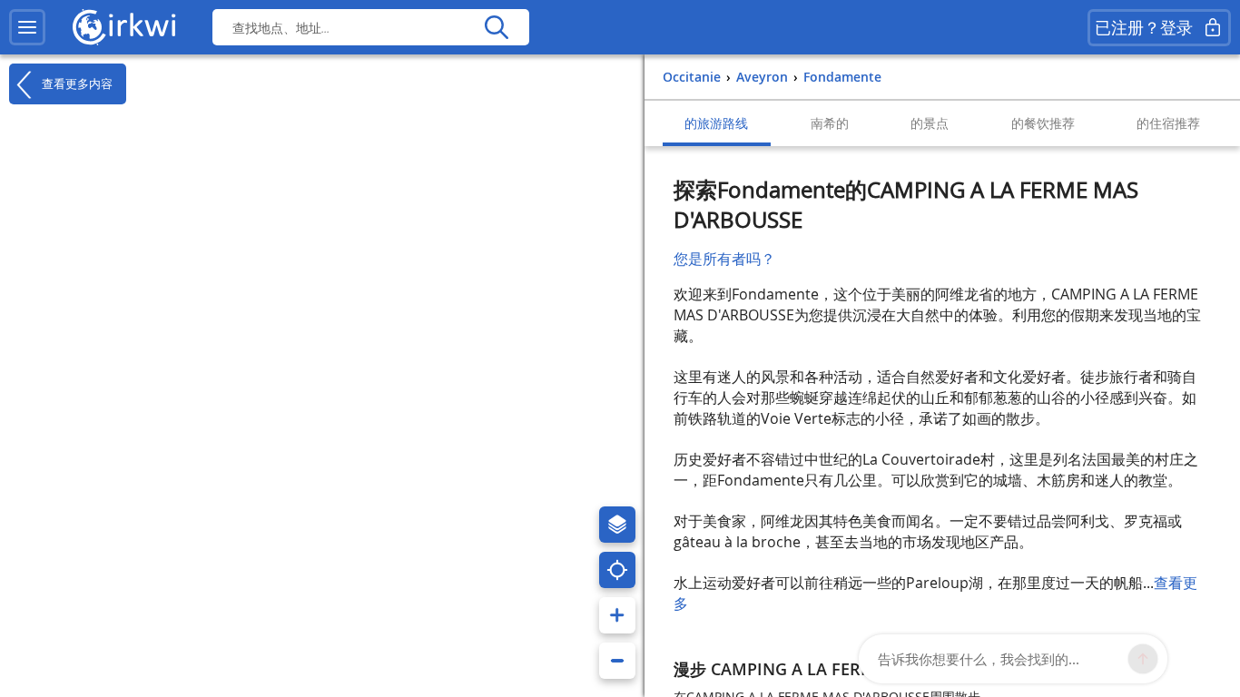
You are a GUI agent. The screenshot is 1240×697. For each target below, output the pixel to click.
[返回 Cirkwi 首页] (124, 27)
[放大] (617, 615)
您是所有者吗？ (724, 259)
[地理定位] (617, 570)
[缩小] (617, 661)
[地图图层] (617, 524)
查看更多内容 (75, 83)
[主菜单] (27, 27)
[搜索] (496, 27)
